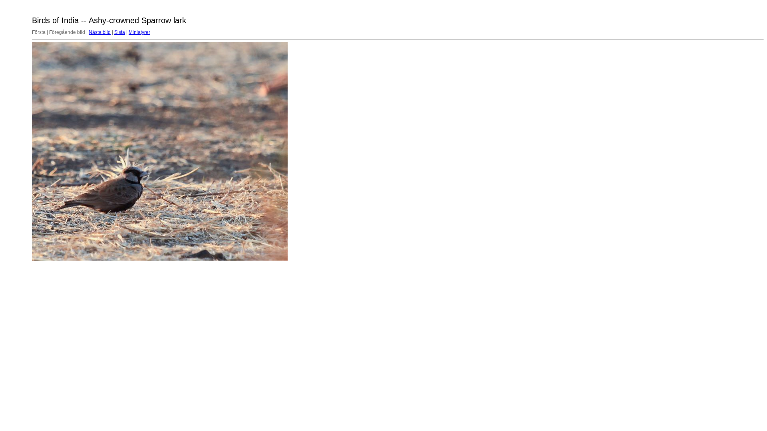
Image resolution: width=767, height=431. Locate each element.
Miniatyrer (139, 32)
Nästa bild (100, 32)
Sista (119, 32)
